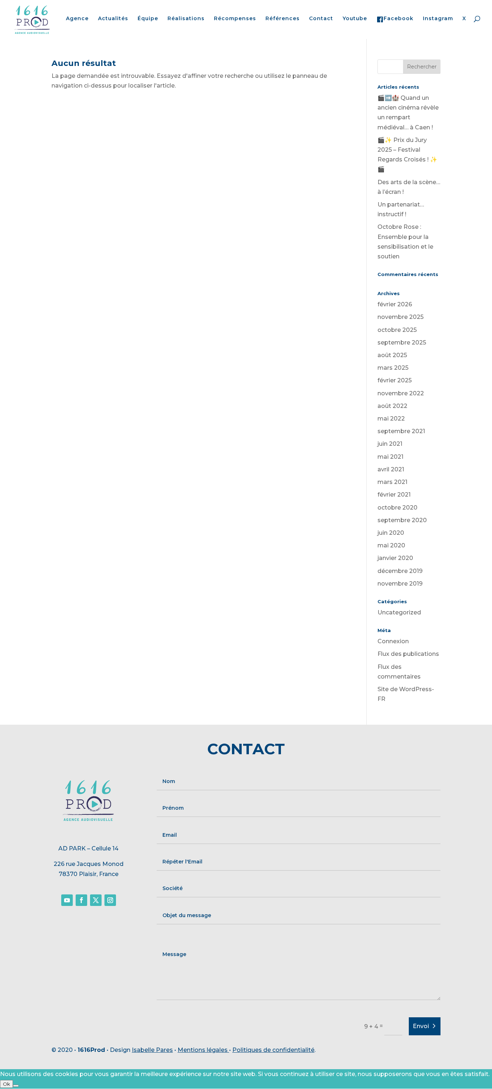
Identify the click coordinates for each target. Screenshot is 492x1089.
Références (282, 19)
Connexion (393, 641)
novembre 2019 (399, 583)
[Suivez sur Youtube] (67, 900)
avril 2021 (390, 469)
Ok (6, 1084)
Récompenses (235, 19)
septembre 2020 (402, 520)
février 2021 (394, 494)
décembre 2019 (399, 571)
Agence (77, 19)
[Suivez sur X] (96, 900)
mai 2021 (390, 456)
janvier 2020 (395, 558)
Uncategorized (399, 612)
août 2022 (392, 406)
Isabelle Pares (152, 1049)
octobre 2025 (397, 329)
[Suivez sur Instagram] (110, 900)
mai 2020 (391, 545)
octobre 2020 (397, 507)
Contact (321, 19)
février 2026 (394, 304)
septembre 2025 (401, 342)
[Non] (16, 1086)
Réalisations (186, 19)
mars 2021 (392, 482)
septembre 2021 (401, 431)
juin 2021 (389, 443)
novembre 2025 (400, 317)
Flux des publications (408, 653)
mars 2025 (392, 367)
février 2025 (394, 380)
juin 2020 (390, 532)
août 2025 (392, 355)
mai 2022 (391, 418)
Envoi (421, 1026)
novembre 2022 (400, 393)
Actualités (113, 19)
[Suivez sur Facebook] (81, 900)
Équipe (148, 19)
